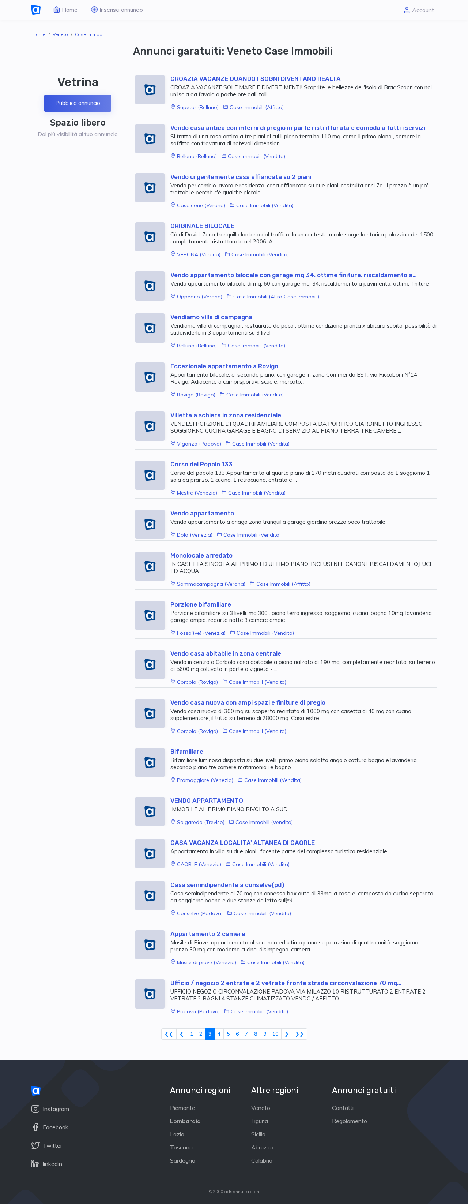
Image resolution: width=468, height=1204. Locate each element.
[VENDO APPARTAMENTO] (152, 811)
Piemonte (182, 1107)
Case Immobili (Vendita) (256, 156)
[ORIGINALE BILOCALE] (152, 236)
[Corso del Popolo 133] (152, 475)
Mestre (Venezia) (197, 492)
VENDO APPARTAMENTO (206, 800)
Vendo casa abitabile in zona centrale (225, 653)
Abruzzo (262, 1147)
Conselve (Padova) (200, 913)
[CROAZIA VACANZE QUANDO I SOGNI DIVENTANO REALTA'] (152, 89)
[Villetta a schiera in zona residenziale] (152, 426)
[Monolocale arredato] (152, 566)
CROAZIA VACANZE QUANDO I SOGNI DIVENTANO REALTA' (256, 78)
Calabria (261, 1160)
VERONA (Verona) (198, 254)
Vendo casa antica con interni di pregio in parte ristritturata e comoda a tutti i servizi (297, 127)
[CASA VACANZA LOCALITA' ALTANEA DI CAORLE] (152, 853)
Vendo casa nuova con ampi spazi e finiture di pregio (247, 702)
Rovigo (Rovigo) (196, 394)
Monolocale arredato (201, 555)
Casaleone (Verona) (201, 205)
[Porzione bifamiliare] (152, 615)
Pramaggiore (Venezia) (205, 780)
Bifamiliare (186, 751)
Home (70, 9)
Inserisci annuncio (121, 9)
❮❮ (169, 1033)
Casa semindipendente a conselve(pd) (227, 884)
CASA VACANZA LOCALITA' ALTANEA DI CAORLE (242, 842)
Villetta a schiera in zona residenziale (225, 415)
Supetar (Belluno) (198, 107)
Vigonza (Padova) (199, 443)
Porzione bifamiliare (200, 604)
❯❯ (299, 1033)
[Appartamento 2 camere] (152, 944)
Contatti (343, 1107)
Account (423, 10)
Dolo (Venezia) (194, 535)
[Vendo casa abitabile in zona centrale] (152, 664)
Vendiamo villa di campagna (211, 317)
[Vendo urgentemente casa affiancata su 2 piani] (152, 187)
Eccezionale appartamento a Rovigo (224, 366)
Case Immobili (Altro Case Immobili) (276, 296)
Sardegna (182, 1160)
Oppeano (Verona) (199, 296)
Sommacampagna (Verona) (211, 584)
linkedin (51, 1163)
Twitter (51, 1145)
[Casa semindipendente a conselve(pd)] (152, 895)
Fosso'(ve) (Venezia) (201, 633)
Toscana (181, 1147)
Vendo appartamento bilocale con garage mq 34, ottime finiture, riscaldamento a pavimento (291, 275)
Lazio (177, 1134)
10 (275, 1033)
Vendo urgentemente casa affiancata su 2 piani (240, 176)
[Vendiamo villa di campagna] (152, 328)
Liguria (259, 1121)
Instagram (55, 1108)
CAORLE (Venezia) (199, 864)
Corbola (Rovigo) (197, 682)
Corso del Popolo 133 (201, 464)
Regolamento (349, 1121)
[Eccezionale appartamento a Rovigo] (152, 377)
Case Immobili (90, 34)
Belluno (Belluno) (197, 156)
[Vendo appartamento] (152, 524)
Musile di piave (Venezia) (206, 962)
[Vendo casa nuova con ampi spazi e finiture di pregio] (152, 713)
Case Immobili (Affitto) (257, 107)
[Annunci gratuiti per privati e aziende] (36, 10)
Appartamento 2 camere (207, 934)
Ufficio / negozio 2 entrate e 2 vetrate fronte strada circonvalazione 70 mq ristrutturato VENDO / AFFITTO (283, 983)
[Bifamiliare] (152, 762)
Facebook (54, 1127)
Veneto (60, 34)
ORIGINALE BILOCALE (202, 226)
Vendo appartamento (202, 513)
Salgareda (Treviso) (200, 822)
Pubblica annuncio (77, 103)
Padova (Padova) (198, 1011)
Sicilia (258, 1134)
